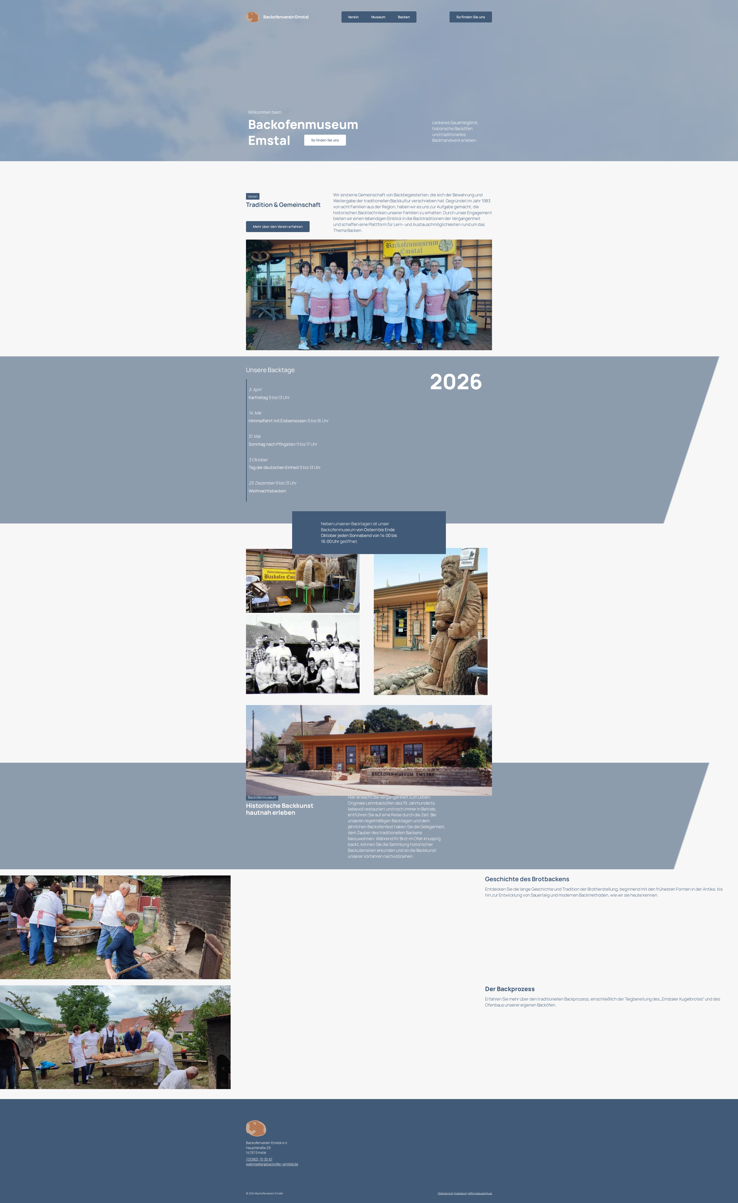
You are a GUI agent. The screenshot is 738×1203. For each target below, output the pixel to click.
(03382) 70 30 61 (259, 1159)
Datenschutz (445, 1193)
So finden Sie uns (470, 17)
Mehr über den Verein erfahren (278, 226)
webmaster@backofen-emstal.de (272, 1164)
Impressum (460, 1193)
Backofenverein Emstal (286, 17)
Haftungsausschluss (480, 1193)
